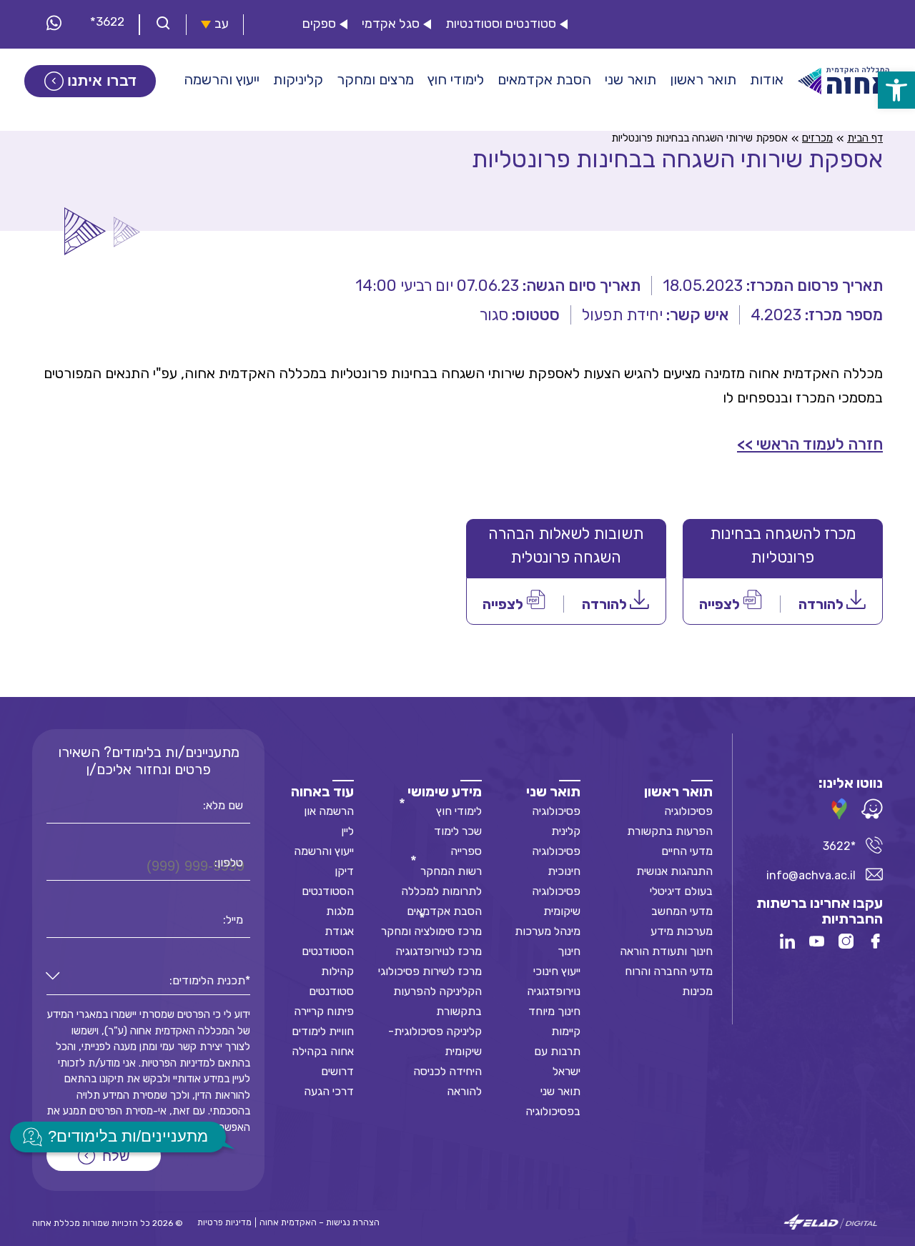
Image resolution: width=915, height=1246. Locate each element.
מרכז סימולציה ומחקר (431, 931)
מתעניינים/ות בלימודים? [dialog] (128, 1136)
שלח (116, 1156)
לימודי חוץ (459, 811)
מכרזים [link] (817, 138)
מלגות (340, 911)
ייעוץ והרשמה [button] (221, 79)
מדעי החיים (687, 851)
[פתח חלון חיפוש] (163, 24)
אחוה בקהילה (323, 1051)
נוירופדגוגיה (553, 991)
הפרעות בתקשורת (670, 831)
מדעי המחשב (682, 911)
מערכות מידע (682, 931)
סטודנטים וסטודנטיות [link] (500, 23)
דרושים (337, 1071)
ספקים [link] (319, 23)
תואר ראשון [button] (703, 79)
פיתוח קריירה (324, 1011)
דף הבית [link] (865, 138)
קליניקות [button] (298, 79)
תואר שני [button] (630, 79)
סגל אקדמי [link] (391, 23)
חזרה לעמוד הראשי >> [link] (810, 444)
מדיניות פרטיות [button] (224, 1222)
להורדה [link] (822, 604)
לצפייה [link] (721, 604)
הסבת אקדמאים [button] (544, 79)
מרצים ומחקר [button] (375, 79)
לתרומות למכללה (441, 891)
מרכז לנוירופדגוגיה (438, 951)
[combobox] (148, 981)
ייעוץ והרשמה (324, 851)
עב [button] (221, 23)
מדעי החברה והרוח (669, 971)
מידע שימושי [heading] (444, 791)
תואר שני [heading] (553, 791)
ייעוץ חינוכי (556, 971)
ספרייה (466, 851)
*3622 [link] (107, 21)
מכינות (697, 991)
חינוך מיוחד (554, 1011)
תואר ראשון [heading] (678, 791)
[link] (896, 90)
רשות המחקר (451, 871)
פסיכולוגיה (688, 811)
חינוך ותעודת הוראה (666, 951)
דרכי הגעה (329, 1091)
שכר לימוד (458, 831)
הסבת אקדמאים (444, 911)
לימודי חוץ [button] (455, 79)
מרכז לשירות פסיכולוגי (430, 971)
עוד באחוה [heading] (322, 791)
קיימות (565, 1031)
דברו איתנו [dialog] (102, 81)
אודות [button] (766, 79)
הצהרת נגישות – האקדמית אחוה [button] (319, 1222)
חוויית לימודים (323, 1031)
